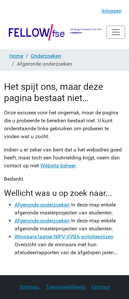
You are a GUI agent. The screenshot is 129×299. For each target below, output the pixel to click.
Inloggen (112, 11)
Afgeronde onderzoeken (42, 205)
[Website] (55, 32)
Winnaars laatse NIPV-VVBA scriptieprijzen (64, 236)
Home (16, 56)
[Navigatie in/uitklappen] (116, 32)
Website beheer (57, 165)
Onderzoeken (46, 56)
